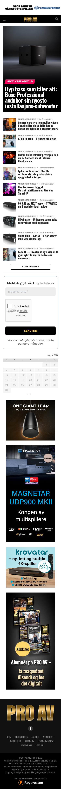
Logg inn (39, 745)
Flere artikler (30, 266)
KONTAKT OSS (26, 745)
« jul (29, 394)
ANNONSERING (15, 741)
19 (22, 380)
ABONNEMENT (48, 737)
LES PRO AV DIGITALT (46, 741)
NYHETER (35, 737)
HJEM (9, 737)
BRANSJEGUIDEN (21, 737)
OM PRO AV (29, 741)
